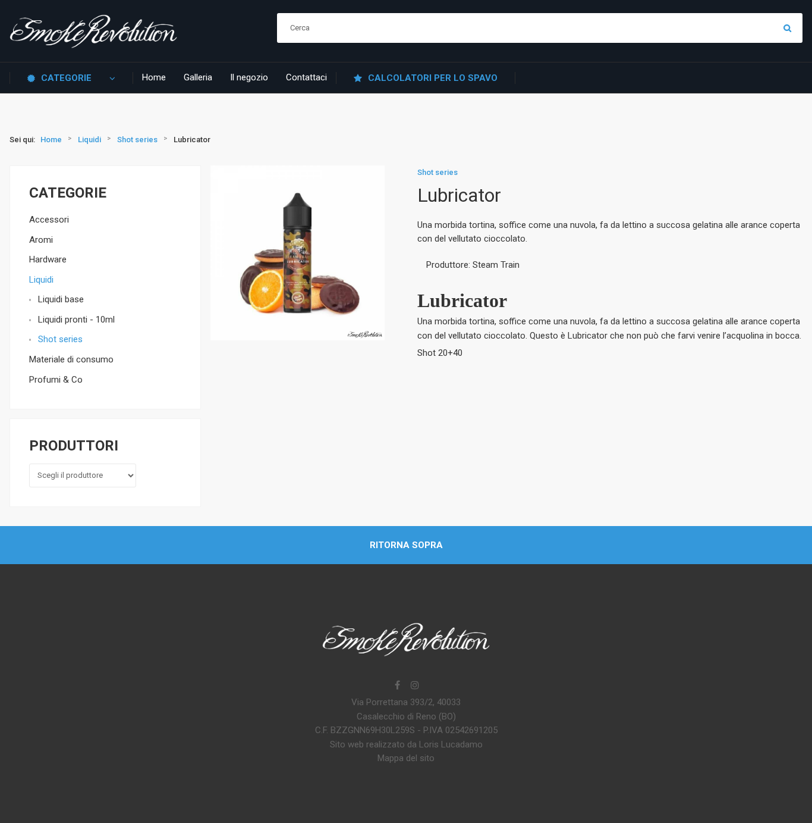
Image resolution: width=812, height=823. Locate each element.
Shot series (60, 339)
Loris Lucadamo (451, 744)
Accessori (49, 219)
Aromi (41, 239)
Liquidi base (61, 299)
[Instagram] (415, 686)
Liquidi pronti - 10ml (76, 319)
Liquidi (41, 279)
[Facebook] (397, 686)
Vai (787, 28)
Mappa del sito (406, 758)
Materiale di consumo (71, 359)
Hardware (48, 259)
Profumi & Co (56, 379)
